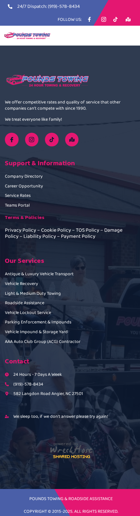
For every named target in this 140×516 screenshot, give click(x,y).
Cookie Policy (56, 230)
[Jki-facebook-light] (12, 139)
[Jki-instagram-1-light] (32, 139)
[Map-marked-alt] (72, 139)
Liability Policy (39, 236)
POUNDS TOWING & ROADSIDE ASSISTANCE (71, 498)
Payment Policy (78, 236)
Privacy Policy (20, 230)
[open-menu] (130, 36)
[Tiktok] (52, 139)
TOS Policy (87, 230)
